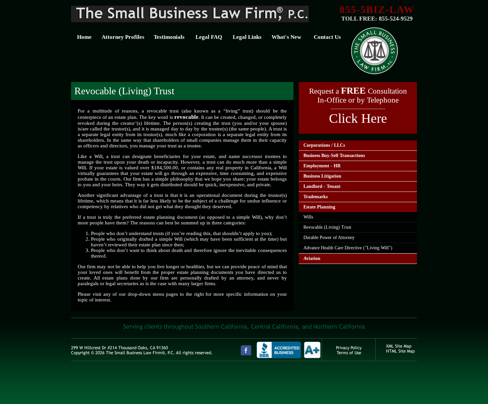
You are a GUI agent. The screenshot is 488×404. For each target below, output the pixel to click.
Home (84, 37)
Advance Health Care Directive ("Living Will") (347, 247)
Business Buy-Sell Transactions (334, 155)
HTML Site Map (400, 351)
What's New (286, 37)
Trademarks (315, 196)
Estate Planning (319, 206)
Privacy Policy (349, 347)
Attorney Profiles (123, 37)
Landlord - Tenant (322, 186)
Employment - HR (322, 165)
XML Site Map (398, 346)
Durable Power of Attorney (329, 237)
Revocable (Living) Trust (327, 227)
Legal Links (247, 37)
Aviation (311, 258)
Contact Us (327, 37)
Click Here (358, 118)
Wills (308, 216)
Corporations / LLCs (324, 145)
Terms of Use (349, 352)
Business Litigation (322, 176)
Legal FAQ (209, 37)
